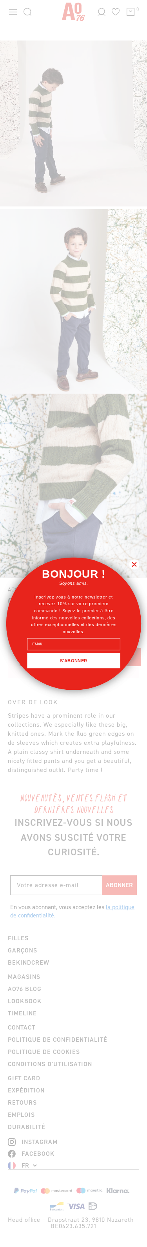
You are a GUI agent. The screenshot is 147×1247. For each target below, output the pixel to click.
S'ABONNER (73, 660)
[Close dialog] (134, 564)
